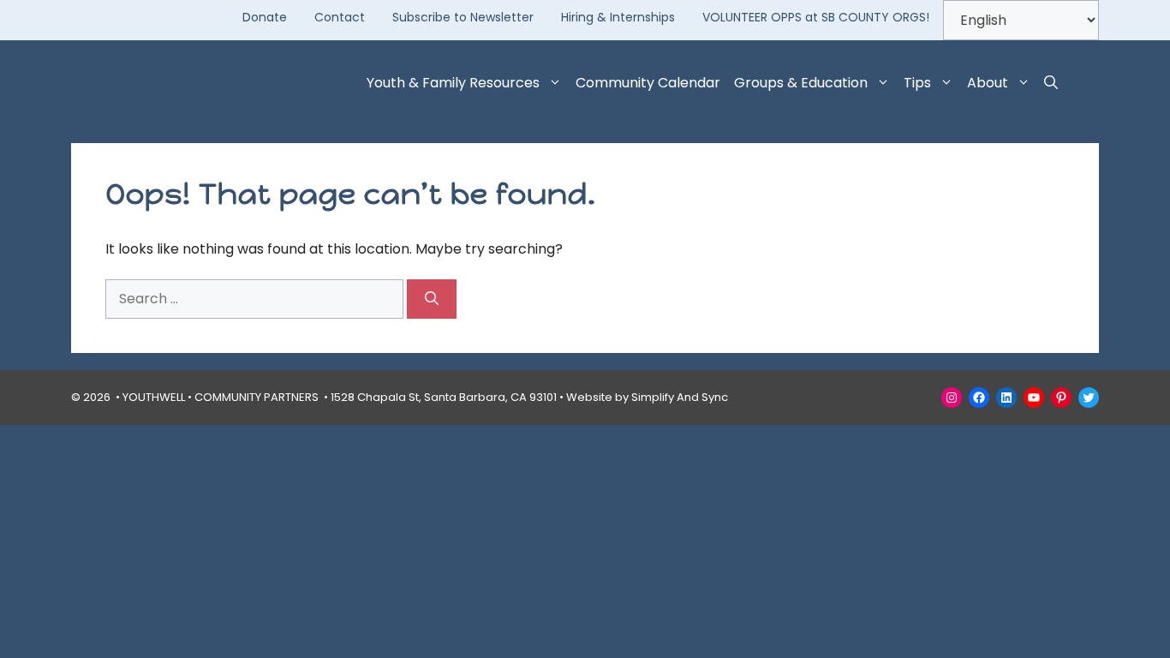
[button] (1051, 83)
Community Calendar (648, 83)
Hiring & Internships (618, 17)
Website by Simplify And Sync (647, 397)
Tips (917, 83)
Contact (339, 17)
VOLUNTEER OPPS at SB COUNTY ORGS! (815, 17)
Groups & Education (801, 83)
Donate (264, 17)
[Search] (432, 299)
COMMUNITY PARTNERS (256, 397)
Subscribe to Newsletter (463, 17)
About (987, 83)
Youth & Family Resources (453, 83)
